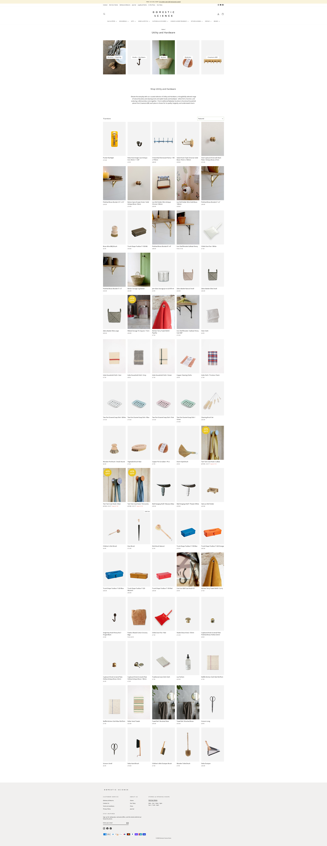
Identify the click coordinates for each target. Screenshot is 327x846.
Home (163, 29)
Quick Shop (114, 154)
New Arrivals (123, 21)
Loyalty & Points (142, 5)
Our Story (159, 5)
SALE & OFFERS (111, 21)
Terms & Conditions (108, 806)
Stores (132, 800)
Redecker (171, 101)
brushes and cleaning (146, 99)
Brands (216, 21)
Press (131, 806)
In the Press (151, 5)
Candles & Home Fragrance (179, 21)
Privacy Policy (107, 809)
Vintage (207, 21)
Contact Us (106, 803)
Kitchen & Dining (196, 21)
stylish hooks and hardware (168, 99)
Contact (105, 5)
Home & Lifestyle (143, 21)
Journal (134, 5)
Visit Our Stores (113, 5)
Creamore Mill (144, 103)
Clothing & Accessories (159, 21)
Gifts (132, 21)
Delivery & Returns (125, 5)
